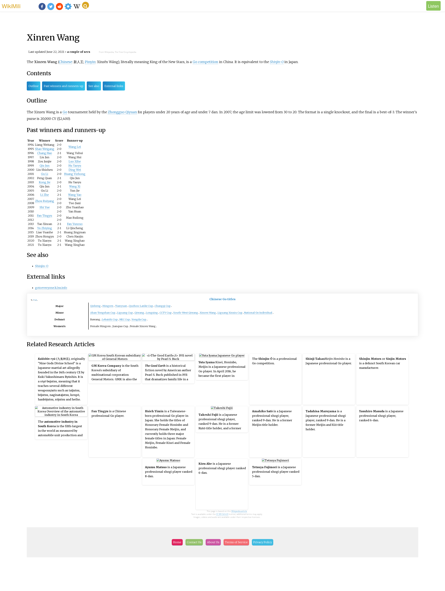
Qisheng (95, 305)
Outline (34, 86)
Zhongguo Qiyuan (122, 112)
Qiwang (139, 312)
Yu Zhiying (44, 228)
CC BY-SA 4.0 (222, 514)
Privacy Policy (262, 542)
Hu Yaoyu (74, 165)
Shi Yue (45, 207)
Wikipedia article (239, 511)
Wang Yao (74, 194)
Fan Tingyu (44, 215)
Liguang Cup (125, 312)
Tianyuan (121, 305)
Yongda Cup (139, 319)
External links (113, 86)
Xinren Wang (208, 312)
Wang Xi (74, 186)
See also (93, 86)
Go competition (205, 62)
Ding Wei (75, 169)
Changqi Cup (163, 305)
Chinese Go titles (222, 299)
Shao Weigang (44, 149)
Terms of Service (236, 542)
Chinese (65, 62)
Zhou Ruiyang (44, 201)
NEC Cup (124, 319)
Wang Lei (74, 147)
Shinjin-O (277, 62)
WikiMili (11, 6)
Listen (433, 6)
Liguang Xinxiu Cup (230, 312)
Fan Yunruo (75, 224)
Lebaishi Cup (110, 319)
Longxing (152, 312)
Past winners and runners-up (63, 86)
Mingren (107, 305)
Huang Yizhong (74, 174)
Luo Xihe (75, 161)
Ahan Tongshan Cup (102, 312)
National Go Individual (258, 312)
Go (65, 112)
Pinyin (90, 62)
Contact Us (194, 542)
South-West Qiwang (185, 312)
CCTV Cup (166, 312)
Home (177, 542)
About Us (213, 542)
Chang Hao (44, 153)
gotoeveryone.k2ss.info (51, 287)
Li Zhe (44, 194)
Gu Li (44, 174)
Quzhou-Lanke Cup (141, 305)
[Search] (85, 5)
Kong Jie (44, 182)
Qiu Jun (45, 165)
